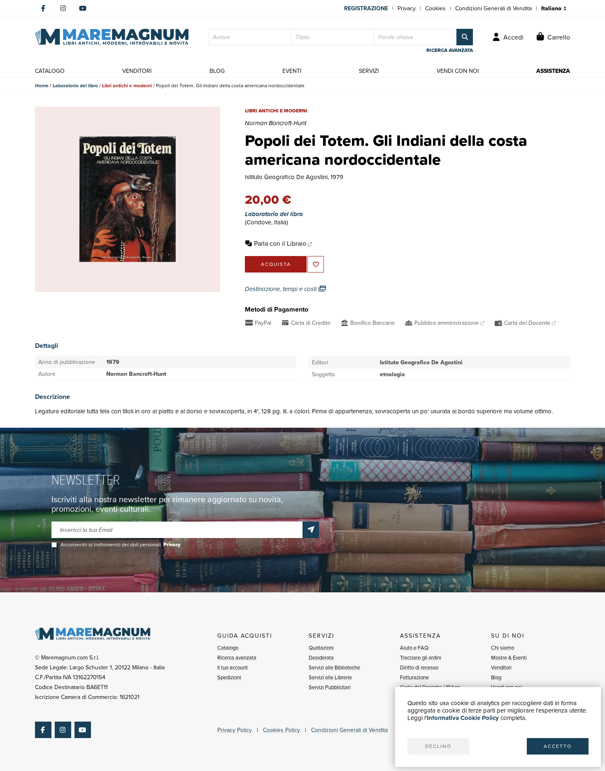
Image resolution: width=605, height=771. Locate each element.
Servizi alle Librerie (330, 677)
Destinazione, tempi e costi (281, 289)
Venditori (501, 667)
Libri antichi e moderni (127, 85)
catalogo (50, 71)
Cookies (435, 8)
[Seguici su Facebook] (43, 8)
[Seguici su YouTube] (82, 8)
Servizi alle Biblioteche (334, 667)
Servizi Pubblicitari (330, 687)
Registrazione (366, 8)
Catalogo (227, 647)
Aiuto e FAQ (414, 647)
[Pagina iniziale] (111, 37)
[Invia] (310, 530)
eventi (291, 71)
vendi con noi (458, 71)
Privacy (407, 8)
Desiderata (321, 657)
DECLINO (438, 746)
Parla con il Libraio (280, 243)
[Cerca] (464, 37)
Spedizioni (229, 677)
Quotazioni (321, 647)
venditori (136, 71)
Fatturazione (414, 677)
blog (217, 71)
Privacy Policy (234, 730)
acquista (276, 264)
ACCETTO (558, 746)
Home (42, 85)
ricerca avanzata (449, 50)
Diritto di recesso (419, 667)
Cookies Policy (281, 730)
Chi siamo (502, 647)
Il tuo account (232, 667)
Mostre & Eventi (509, 657)
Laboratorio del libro (75, 85)
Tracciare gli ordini (420, 657)
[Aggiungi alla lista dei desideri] (315, 264)
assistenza (553, 71)
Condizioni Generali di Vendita (493, 8)
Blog (496, 677)
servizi (369, 71)
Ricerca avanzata (236, 657)
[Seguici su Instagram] (63, 8)
